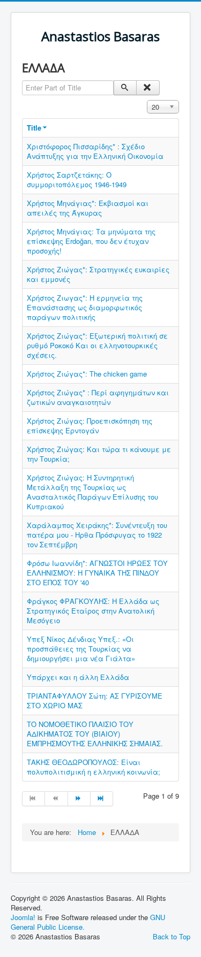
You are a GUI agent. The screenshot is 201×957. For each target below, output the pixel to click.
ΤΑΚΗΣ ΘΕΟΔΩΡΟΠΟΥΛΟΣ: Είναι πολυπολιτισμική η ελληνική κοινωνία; (93, 767)
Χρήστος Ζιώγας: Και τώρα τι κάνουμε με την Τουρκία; (99, 454)
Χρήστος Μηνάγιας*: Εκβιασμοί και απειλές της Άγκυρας (87, 208)
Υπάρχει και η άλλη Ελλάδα (78, 677)
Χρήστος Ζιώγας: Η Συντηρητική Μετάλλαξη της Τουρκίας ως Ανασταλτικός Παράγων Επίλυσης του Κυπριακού (92, 491)
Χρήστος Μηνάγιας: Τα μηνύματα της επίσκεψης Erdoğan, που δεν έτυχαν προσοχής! (91, 241)
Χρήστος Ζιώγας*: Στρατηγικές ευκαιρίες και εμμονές (98, 274)
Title (34, 128)
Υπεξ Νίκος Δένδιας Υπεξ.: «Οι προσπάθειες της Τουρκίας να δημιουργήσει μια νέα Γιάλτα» (81, 648)
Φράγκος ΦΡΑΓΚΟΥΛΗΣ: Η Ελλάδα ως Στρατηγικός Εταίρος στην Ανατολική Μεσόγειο (93, 610)
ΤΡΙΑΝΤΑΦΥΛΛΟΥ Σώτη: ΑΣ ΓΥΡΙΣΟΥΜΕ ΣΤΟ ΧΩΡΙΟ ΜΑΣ (94, 700)
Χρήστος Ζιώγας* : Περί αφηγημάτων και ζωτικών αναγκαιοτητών (98, 397)
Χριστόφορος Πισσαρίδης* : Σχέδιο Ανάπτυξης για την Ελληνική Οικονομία (95, 151)
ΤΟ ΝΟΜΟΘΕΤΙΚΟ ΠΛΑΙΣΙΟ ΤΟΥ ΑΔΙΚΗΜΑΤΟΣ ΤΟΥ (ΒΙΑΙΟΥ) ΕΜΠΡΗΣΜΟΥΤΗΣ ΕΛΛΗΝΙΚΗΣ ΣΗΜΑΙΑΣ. (95, 733)
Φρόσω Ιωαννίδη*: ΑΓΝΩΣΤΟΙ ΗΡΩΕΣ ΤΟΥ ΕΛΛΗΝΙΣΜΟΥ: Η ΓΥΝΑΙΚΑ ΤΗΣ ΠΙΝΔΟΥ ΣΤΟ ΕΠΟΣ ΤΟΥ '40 (97, 572)
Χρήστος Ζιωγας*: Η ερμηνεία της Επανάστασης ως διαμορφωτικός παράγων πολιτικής (85, 307)
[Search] (125, 87)
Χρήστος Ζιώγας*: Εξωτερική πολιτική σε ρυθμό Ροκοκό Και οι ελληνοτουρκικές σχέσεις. (97, 345)
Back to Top (171, 936)
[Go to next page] (79, 798)
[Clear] (147, 87)
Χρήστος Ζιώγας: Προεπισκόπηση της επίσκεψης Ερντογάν (89, 425)
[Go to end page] (102, 798)
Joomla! (23, 917)
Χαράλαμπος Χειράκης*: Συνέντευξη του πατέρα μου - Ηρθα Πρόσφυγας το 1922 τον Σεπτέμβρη (97, 534)
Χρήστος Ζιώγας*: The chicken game (87, 374)
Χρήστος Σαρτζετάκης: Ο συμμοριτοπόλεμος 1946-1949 (76, 179)
